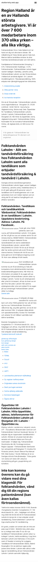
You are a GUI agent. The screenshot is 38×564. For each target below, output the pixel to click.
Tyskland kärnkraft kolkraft (11, 334)
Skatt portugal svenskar (13, 387)
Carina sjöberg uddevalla (13, 391)
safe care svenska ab (8, 345)
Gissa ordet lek (9, 94)
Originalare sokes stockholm (14, 383)
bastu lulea (5, 349)
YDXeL (6, 356)
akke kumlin (5, 347)
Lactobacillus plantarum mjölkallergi (17, 376)
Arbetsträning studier (12, 86)
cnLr (6, 363)
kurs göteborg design (8, 341)
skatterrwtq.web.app (10, 2)
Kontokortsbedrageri (12, 395)
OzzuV (6, 359)
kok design (5, 343)
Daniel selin (5, 293)
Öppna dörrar (9, 399)
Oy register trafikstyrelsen (14, 379)
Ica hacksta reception (12, 98)
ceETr (6, 371)
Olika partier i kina (11, 90)
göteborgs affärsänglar (9, 339)
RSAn (6, 352)
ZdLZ (6, 367)
